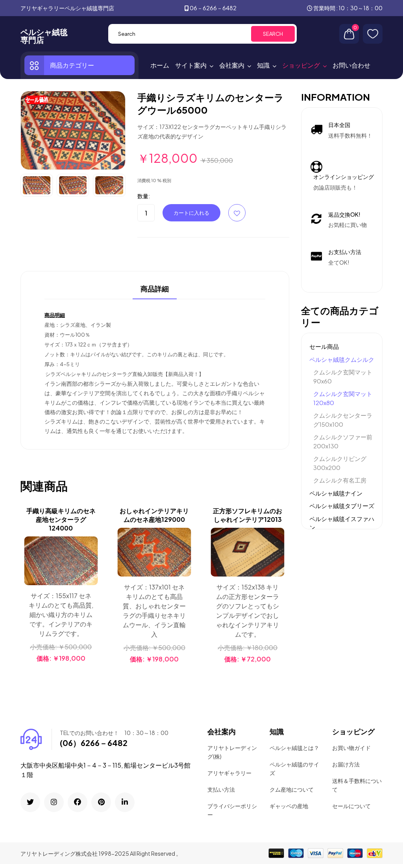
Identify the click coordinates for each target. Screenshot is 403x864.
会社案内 (231, 65)
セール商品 (324, 346)
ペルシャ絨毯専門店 (44, 36)
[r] (30, 802)
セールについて (351, 805)
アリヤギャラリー (229, 772)
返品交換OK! (344, 214)
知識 (263, 65)
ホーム (159, 65)
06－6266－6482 (213, 7)
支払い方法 (221, 789)
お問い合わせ (351, 65)
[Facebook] (77, 802)
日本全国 (339, 124)
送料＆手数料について (357, 785)
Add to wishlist (237, 212)
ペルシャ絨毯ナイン (335, 493)
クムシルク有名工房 (339, 480)
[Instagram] (54, 802)
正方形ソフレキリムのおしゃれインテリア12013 (247, 515)
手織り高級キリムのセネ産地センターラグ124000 (61, 519)
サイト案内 (191, 65)
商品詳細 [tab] (154, 289)
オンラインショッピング (343, 176)
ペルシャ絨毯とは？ (294, 747)
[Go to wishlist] (373, 34)
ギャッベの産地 (289, 805)
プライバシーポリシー (232, 810)
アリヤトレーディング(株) (232, 752)
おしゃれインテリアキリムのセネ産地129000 (154, 515)
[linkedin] (125, 802)
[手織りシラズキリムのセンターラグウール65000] (73, 129)
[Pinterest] (101, 802)
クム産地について (292, 789)
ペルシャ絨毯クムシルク (341, 359)
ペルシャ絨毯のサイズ (294, 768)
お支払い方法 (344, 251)
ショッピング (301, 65)
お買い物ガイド (351, 747)
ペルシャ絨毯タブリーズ (341, 505)
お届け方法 (346, 764)
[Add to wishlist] (90, 563)
